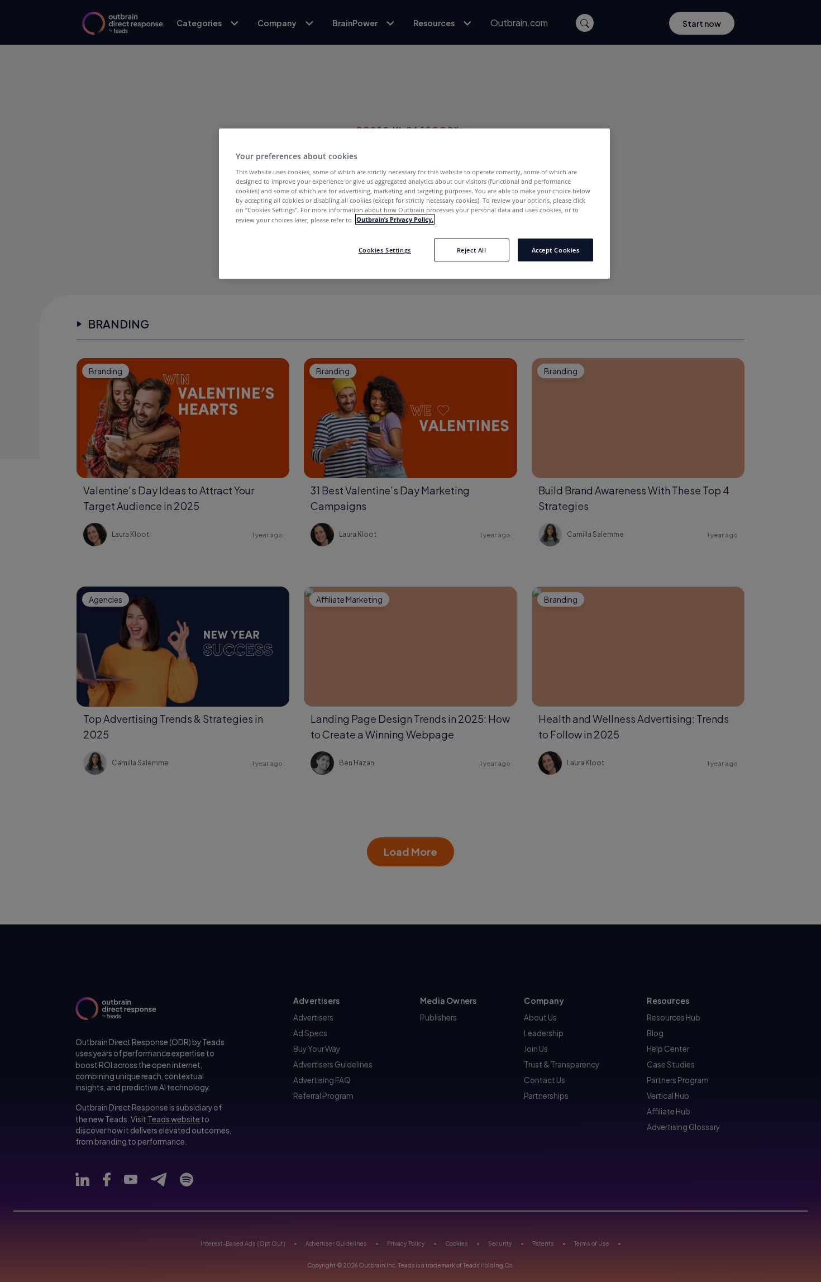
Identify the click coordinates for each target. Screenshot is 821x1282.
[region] (414, 203)
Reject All (471, 249)
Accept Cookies (556, 249)
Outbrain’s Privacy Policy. (394, 219)
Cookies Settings (385, 249)
